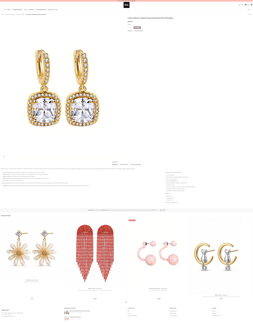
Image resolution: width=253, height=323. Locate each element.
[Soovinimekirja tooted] (242, 5)
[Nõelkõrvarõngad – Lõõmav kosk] (95, 253)
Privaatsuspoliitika (173, 315)
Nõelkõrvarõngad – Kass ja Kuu (221, 295)
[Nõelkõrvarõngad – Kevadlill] (32, 249)
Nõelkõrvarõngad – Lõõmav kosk (95, 288)
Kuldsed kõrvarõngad (20, 14)
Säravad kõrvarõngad (147, 210)
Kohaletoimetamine (216, 315)
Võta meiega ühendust (132, 315)
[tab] (115, 164)
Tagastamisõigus (173, 313)
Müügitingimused (173, 311)
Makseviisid (214, 313)
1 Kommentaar (79, 312)
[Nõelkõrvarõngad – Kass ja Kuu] (221, 256)
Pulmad (156, 210)
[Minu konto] (239, 5)
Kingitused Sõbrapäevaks (75, 316)
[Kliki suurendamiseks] (3, 156)
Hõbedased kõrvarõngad (225, 296)
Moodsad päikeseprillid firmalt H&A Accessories (80, 310)
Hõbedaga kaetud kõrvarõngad (214, 296)
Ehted (6, 14)
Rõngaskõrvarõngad (139, 210)
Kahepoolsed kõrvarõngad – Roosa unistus (158, 288)
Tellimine (214, 311)
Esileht (2, 14)
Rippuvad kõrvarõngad (98, 290)
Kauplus (129, 313)
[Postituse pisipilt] (66, 312)
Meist (129, 311)
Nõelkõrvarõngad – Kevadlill (32, 280)
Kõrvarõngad (11, 14)
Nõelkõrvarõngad (36, 281)
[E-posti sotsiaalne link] (164, 210)
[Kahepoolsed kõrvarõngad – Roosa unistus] (158, 253)
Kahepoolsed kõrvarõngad (159, 290)
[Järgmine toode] (251, 14)
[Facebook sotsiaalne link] (162, 210)
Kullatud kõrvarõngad (129, 210)
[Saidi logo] (127, 4)
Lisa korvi (137, 27)
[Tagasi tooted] (249, 14)
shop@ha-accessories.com (8, 316)
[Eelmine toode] (248, 14)
